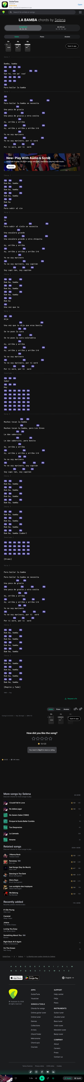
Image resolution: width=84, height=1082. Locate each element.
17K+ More (76, 903)
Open (80, 5)
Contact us (58, 1057)
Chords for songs (38, 1008)
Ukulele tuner (59, 1017)
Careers (57, 1048)
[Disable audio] (53, 1078)
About (56, 1044)
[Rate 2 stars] (38, 738)
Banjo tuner (58, 1034)
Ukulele (67, 37)
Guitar (17, 37)
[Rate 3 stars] (42, 738)
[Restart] (36, 1078)
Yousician (35, 998)
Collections (35, 1026)
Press (56, 1053)
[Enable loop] (48, 1078)
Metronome (35, 1038)
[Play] (42, 1078)
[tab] (23, 28)
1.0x (31, 1078)
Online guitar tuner (38, 1013)
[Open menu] (80, 12)
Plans (56, 1003)
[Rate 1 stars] (33, 738)
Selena (60, 20)
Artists (33, 1030)
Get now (11, 167)
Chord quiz (35, 1043)
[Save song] (16, 1078)
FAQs (56, 998)
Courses (34, 1047)
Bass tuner (58, 1021)
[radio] (68, 1078)
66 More (77, 795)
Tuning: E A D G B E (7, 716)
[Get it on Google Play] (31, 978)
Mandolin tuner (60, 1030)
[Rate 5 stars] (50, 738)
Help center (58, 994)
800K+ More (76, 848)
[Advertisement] (42, 1069)
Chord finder (36, 1034)
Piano (42, 37)
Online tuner (36, 1017)
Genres (34, 1021)
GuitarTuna (6, 956)
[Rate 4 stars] (46, 738)
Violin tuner (58, 1026)
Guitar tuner (59, 1013)
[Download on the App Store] (16, 978)
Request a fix (72, 698)
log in (40, 750)
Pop (10, 692)
